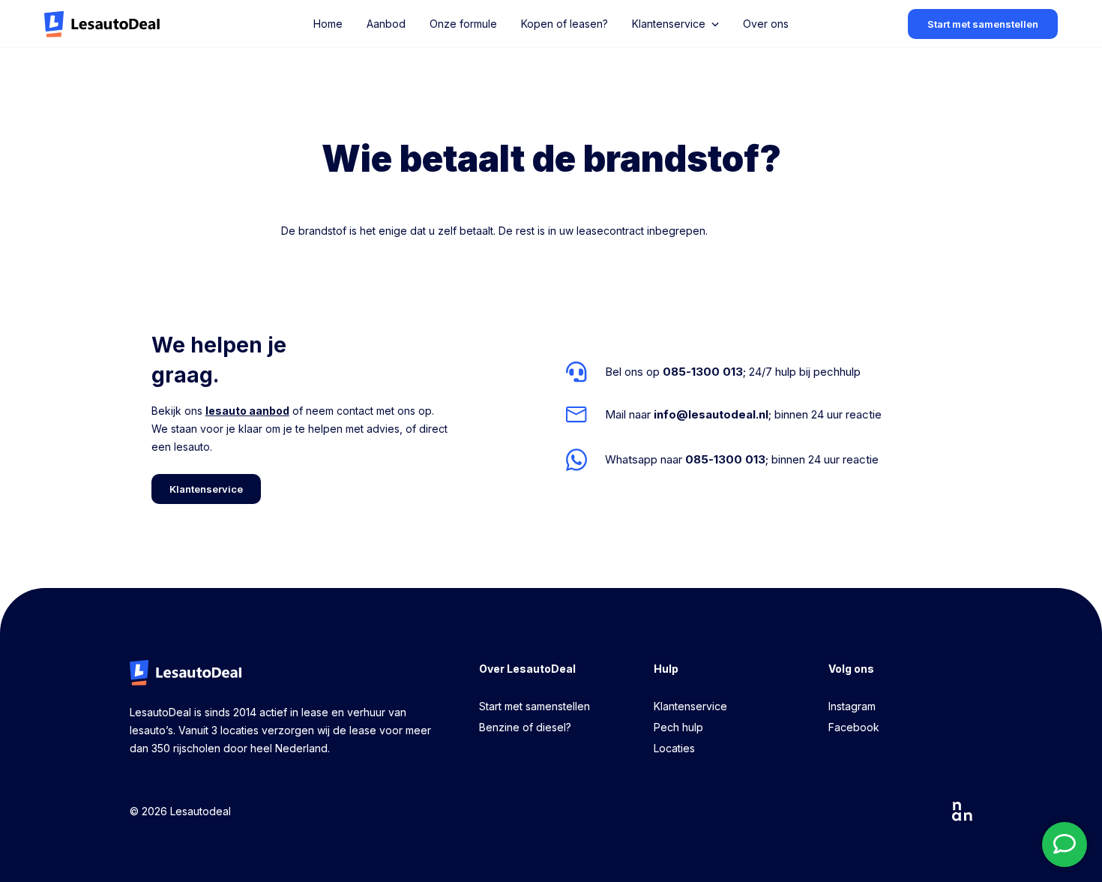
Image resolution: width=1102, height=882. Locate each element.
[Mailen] (724, 414)
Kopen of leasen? (564, 23)
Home (328, 23)
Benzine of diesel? (525, 727)
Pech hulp (678, 727)
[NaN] (962, 811)
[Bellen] (724, 372)
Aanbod (386, 23)
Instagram (852, 706)
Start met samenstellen (534, 706)
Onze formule (463, 23)
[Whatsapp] (724, 459)
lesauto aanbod (247, 410)
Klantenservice (690, 706)
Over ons (766, 23)
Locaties (674, 748)
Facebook (853, 727)
